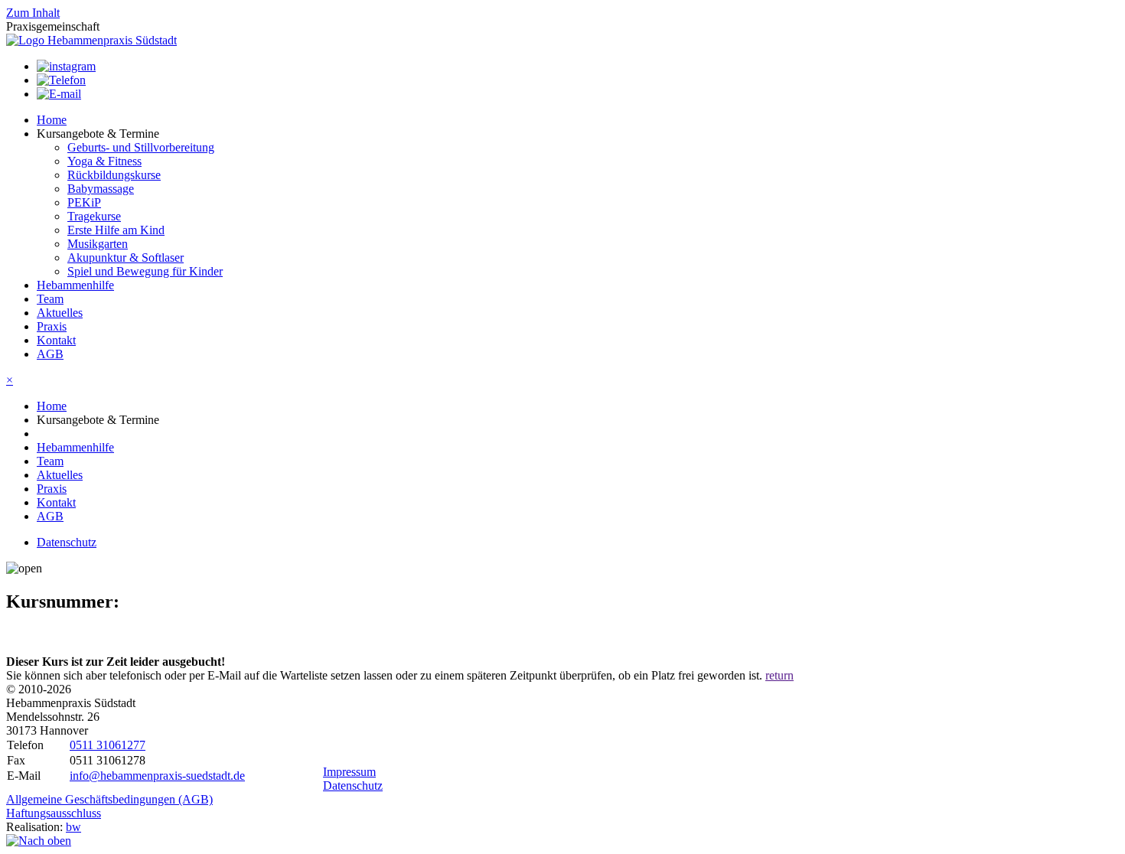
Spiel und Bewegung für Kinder (145, 271)
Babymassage (100, 188)
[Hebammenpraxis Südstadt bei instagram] (66, 66)
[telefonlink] (61, 79)
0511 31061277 (107, 744)
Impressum (349, 771)
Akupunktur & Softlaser (125, 257)
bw (73, 826)
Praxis (52, 326)
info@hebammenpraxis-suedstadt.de (157, 775)
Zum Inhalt (33, 12)
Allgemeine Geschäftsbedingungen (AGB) (109, 799)
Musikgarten (97, 243)
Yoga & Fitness (104, 161)
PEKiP (84, 202)
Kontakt (56, 340)
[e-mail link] (59, 93)
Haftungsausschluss (53, 813)
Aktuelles (60, 312)
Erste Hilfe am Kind (116, 229)
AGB (50, 353)
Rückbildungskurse (114, 174)
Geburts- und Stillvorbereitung (140, 147)
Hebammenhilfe (75, 285)
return (779, 675)
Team (50, 298)
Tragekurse (94, 216)
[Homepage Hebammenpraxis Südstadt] (91, 40)
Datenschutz (66, 542)
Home (52, 119)
